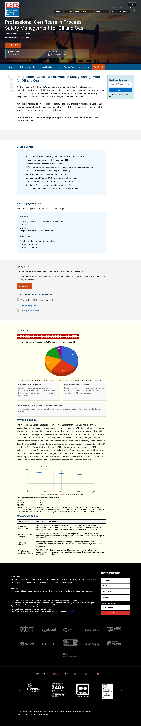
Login (132, 4)
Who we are (15, 591)
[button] (134, 11)
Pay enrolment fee (54, 582)
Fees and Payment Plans (66, 67)
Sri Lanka (102, 674)
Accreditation (84, 67)
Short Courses (102, 11)
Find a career (51, 579)
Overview (12, 67)
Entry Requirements (27, 67)
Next (121, 691)
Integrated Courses (120, 11)
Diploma (68, 11)
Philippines (90, 674)
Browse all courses (40, 582)
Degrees (58, 11)
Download (70, 611)
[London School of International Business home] (12, 9)
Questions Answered (37, 579)
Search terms (24, 579)
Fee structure (28, 582)
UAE (39, 674)
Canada (69, 674)
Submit (120, 90)
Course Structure (46, 67)
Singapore (58, 674)
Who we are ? (66, 579)
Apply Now (98, 67)
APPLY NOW (13, 45)
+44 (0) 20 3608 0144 (29, 311)
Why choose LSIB (26, 591)
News (84, 711)
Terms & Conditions (65, 711)
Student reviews (16, 582)
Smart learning (58, 591)
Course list (14, 579)
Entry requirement (87, 591)
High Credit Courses (83, 11)
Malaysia (79, 674)
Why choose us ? (78, 579)
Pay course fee (67, 582)
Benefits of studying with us (43, 591)
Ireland (48, 674)
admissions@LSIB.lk (29, 305)
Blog (58, 579)
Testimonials (76, 711)
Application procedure (73, 591)
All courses (117, 7)
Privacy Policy (53, 711)
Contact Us (130, 7)
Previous (19, 691)
